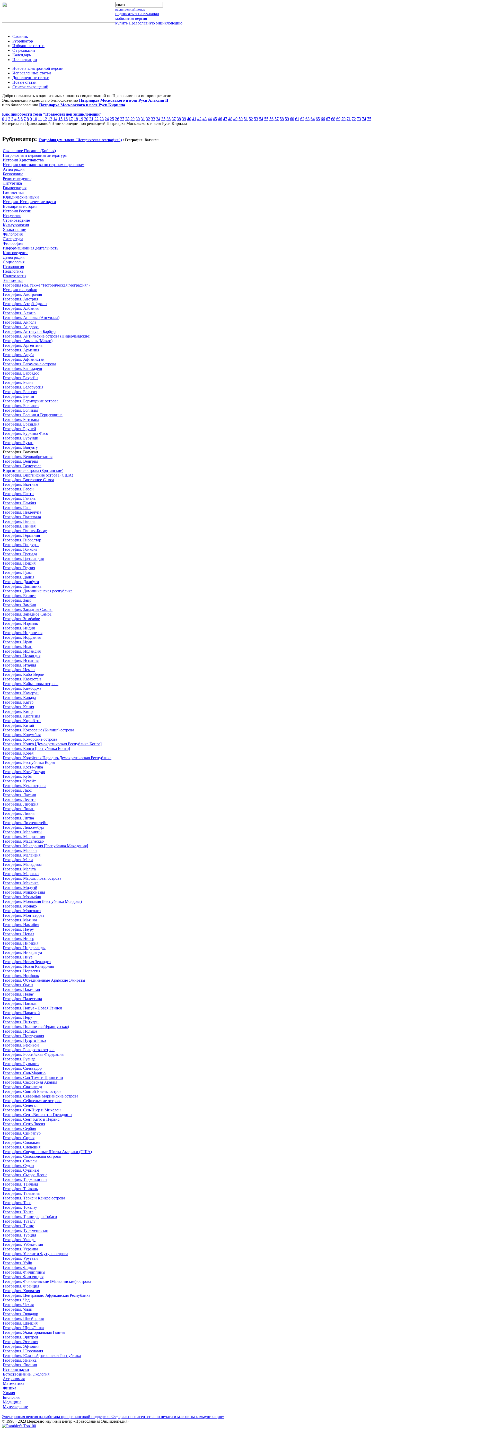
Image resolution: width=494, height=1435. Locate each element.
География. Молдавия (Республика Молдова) (42, 901)
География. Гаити (18, 493)
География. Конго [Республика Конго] (36, 748)
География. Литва (18, 818)
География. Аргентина (22, 345)
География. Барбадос (21, 373)
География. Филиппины (24, 1272)
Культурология (16, 225)
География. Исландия (21, 656)
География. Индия (19, 628)
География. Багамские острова (29, 364)
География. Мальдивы (22, 864)
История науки (16, 1369)
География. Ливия (18, 813)
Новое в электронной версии (38, 68)
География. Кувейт (19, 781)
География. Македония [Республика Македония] (45, 846)
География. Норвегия (21, 971)
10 (35, 119)
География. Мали (18, 860)
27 (122, 119)
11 (40, 119)
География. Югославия (23, 1351)
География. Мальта (19, 869)
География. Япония (20, 1365)
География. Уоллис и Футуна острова (35, 1253)
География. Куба (17, 776)
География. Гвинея (19, 526)
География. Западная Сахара (27, 609)
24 (107, 119)
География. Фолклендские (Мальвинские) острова (47, 1281)
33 (153, 119)
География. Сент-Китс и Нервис (31, 1119)
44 (210, 119)
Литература (13, 239)
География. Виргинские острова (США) (38, 475)
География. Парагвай (21, 1012)
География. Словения (21, 1147)
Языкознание (14, 229)
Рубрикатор (22, 41)
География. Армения (21, 350)
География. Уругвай (20, 1258)
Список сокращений (30, 87)
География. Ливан (18, 809)
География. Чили (17, 1309)
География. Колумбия (22, 734)
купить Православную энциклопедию (148, 23)
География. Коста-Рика (23, 767)
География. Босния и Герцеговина (33, 415)
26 (117, 119)
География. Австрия (20, 299)
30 (138, 119)
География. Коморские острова (30, 739)
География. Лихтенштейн (25, 822)
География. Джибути (21, 582)
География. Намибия (21, 924)
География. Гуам (17, 572)
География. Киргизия (21, 716)
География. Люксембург (24, 827)
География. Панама (20, 1003)
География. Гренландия (23, 558)
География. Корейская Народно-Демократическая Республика (57, 758)
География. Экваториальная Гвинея (34, 1332)
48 (230, 119)
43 (204, 119)
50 (241, 119)
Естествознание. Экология (26, 1374)
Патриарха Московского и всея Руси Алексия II (123, 100)
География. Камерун (21, 693)
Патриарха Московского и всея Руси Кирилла (82, 105)
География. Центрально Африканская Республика (46, 1295)
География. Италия (19, 665)
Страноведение (16, 220)
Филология (13, 234)
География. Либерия (20, 804)
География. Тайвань (20, 1189)
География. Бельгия (20, 392)
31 (143, 119)
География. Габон (18, 489)
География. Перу (17, 1017)
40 (189, 119)
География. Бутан (18, 442)
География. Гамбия (19, 503)
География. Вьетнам (20, 484)
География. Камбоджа (22, 688)
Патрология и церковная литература (35, 155)
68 (333, 119)
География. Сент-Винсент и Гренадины (37, 1114)
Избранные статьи (28, 46)
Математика (13, 1383)
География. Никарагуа (22, 952)
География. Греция (19, 563)
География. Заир (17, 600)
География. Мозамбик (22, 897)
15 (60, 119)
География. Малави (20, 850)
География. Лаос (17, 790)
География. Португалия (23, 1036)
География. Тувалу (19, 1221)
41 (194, 119)
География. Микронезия (24, 892)
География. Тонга (18, 1212)
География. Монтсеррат (23, 915)
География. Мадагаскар (23, 841)
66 (323, 119)
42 (199, 119)
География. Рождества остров (29, 1050)
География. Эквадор (20, 1314)
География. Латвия (19, 795)
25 (112, 119)
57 (277, 119)
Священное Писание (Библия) (29, 151)
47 (225, 119)
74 (364, 119)
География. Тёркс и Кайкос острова (34, 1198)
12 (45, 119)
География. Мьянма (20, 920)
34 (158, 119)
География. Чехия (18, 1304)
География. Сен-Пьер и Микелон (32, 1110)
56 (271, 119)
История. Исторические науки (29, 202)
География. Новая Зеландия (27, 961)
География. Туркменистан (25, 1230)
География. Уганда (19, 1240)
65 (318, 119)
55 (266, 119)
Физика (9, 1388)
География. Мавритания (24, 836)
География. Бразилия (21, 424)
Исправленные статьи (31, 73)
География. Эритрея (20, 1337)
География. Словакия (21, 1142)
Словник (20, 36)
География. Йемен (19, 670)
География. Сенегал (20, 1105)
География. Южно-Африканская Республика (42, 1355)
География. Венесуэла (22, 466)
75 (369, 119)
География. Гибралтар (22, 540)
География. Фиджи (19, 1267)
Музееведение (15, 1406)
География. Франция (21, 1286)
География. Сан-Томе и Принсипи (33, 1077)
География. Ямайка (20, 1360)
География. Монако (20, 906)
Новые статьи (24, 82)
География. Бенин (18, 396)
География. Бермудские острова (30, 401)
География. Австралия (22, 294)
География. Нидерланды (24, 948)
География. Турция (19, 1235)
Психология (13, 266)
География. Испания (21, 660)
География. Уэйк (17, 1263)
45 (215, 119)
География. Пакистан (21, 989)
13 (50, 119)
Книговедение (15, 252)
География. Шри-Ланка (23, 1328)
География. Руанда (19, 1059)
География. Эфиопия (21, 1346)
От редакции (23, 50)
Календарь (21, 55)
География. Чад (16, 1300)
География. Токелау (20, 1207)
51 (246, 119)
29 (132, 119)
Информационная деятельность (30, 248)
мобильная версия (131, 18)
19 (81, 119)
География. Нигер (18, 938)
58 (282, 119)
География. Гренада (20, 554)
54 (261, 119)
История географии (20, 290)
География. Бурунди (20, 438)
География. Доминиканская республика (38, 591)
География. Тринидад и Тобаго (30, 1216)
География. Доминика (22, 586)
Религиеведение (17, 178)
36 (168, 119)
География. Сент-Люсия (24, 1124)
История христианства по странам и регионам (43, 164)
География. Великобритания (27, 456)
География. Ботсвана (21, 419)
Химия (9, 1392)
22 (96, 119)
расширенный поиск (130, 9)
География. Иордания (22, 637)
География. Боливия (20, 410)
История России (17, 211)
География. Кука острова (24, 785)
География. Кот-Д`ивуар (24, 772)
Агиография (13, 169)
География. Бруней (19, 429)
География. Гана (17, 507)
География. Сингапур (22, 1133)
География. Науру (18, 929)
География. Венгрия (20, 461)
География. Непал (18, 934)
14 (55, 119)
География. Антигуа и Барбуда (29, 331)
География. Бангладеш (22, 368)
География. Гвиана (19, 521)
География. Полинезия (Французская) (36, 1026)
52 (251, 119)
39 (184, 119)
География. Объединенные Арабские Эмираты (44, 980)
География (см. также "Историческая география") (80, 140)
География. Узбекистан (23, 1244)
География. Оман (18, 985)
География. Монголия (22, 911)
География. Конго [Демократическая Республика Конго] (52, 744)
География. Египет (19, 595)
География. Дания (18, 577)
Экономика (13, 280)
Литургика (12, 183)
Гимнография (15, 188)
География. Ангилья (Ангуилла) (31, 317)
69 (338, 119)
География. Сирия (18, 1138)
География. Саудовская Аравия (30, 1082)
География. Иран (17, 646)
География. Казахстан (22, 679)
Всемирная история (20, 206)
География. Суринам (21, 1170)
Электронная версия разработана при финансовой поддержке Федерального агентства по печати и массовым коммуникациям (113, 1416)
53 (256, 119)
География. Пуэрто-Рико (24, 1040)
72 (354, 119)
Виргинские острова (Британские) (33, 470)
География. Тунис (18, 1226)
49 (235, 119)
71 (349, 119)
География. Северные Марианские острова (40, 1096)
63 (307, 119)
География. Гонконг (20, 549)
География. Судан (18, 1165)
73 (359, 119)
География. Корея (18, 753)
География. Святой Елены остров (32, 1091)
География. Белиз (18, 382)
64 (313, 119)
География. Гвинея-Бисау (25, 531)
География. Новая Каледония (28, 966)
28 (127, 119)
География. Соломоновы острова (32, 1156)
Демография (13, 257)
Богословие (13, 174)
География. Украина (20, 1249)
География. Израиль (20, 623)
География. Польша (20, 1031)
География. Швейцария (23, 1318)
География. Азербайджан (25, 303)
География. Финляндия (23, 1277)
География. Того (17, 1202)
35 (163, 119)
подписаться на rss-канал (137, 14)
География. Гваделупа (22, 512)
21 (91, 119)
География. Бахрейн (20, 378)
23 (102, 119)
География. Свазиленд (22, 1087)
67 (328, 119)
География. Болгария (21, 405)
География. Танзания (21, 1193)
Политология (14, 276)
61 (297, 119)
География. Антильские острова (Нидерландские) (46, 336)
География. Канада (19, 697)
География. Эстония (20, 1341)
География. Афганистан (24, 359)
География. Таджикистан (25, 1179)
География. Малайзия (21, 855)
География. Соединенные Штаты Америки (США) (47, 1151)
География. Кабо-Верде (23, 674)
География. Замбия (19, 605)
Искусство (12, 215)
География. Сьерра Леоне (25, 1175)
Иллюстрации (24, 59)
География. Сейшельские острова (32, 1101)
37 (174, 119)
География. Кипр (18, 711)
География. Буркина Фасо (25, 433)
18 (76, 119)
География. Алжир (19, 313)
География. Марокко (21, 873)
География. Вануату (20, 447)
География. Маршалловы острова (32, 878)
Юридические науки (21, 197)
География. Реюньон (21, 1045)
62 (302, 119)
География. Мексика (21, 883)
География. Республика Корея (29, 762)
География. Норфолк (21, 975)
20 (86, 119)
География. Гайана (19, 498)
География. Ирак (17, 642)
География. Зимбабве (21, 619)
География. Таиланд (20, 1184)
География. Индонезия (22, 632)
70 (343, 119)
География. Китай (18, 725)
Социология (13, 262)
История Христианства (23, 160)
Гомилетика (13, 192)
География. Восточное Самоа (28, 480)
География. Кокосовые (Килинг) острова (38, 730)
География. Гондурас (21, 544)
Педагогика (13, 271)
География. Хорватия (21, 1291)
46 (220, 119)
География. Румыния (21, 1063)
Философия (13, 243)
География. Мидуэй (20, 887)
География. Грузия (19, 568)
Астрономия (14, 1379)
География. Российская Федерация (33, 1054)
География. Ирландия (22, 651)
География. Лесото (19, 799)
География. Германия (21, 535)
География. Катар (18, 702)
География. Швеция (20, 1323)
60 (292, 119)
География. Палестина (22, 999)
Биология (11, 1397)
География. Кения (18, 707)
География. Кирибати (22, 721)
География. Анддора (21, 327)
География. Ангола (19, 322)
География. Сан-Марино (24, 1073)
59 (287, 119)
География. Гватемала (22, 517)
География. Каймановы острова (30, 683)
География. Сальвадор (22, 1068)
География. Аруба (18, 354)
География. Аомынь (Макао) (27, 341)
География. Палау (18, 994)
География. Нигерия (20, 943)
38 (179, 119)
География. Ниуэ (17, 957)
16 (66, 119)
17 (71, 119)
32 (148, 119)
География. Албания (21, 308)
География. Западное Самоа (27, 614)
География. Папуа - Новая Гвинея (32, 1008)
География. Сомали (20, 1161)
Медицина (12, 1402)
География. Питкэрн (21, 1022)
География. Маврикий (22, 832)
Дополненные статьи (30, 77)
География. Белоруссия (23, 387)
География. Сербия (19, 1128)
